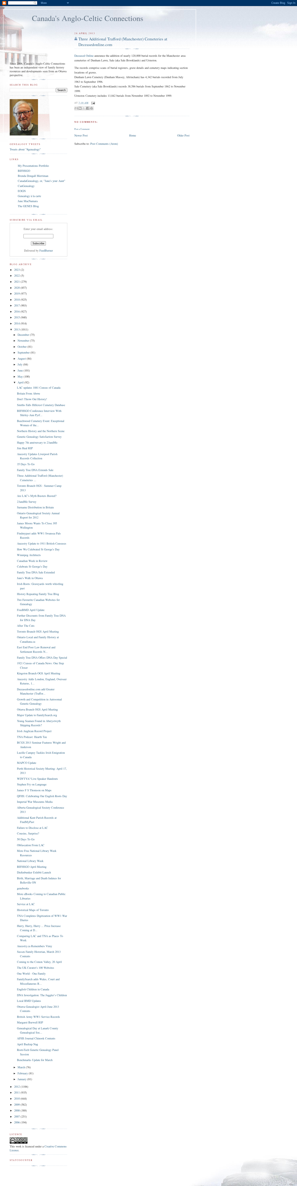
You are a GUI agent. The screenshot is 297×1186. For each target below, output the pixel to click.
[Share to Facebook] (88, 108)
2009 (17, 1104)
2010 (17, 1098)
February (23, 1073)
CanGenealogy (26, 186)
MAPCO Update (26, 763)
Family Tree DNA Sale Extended (36, 572)
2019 (17, 293)
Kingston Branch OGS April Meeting (38, 673)
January (22, 1079)
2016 (17, 311)
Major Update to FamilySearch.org (37, 715)
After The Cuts (26, 626)
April (21, 382)
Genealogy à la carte (29, 196)
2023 (17, 270)
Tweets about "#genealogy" (25, 149)
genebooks (23, 888)
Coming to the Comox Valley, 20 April (39, 962)
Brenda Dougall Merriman (33, 176)
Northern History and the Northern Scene (40, 431)
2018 (17, 299)
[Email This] (76, 108)
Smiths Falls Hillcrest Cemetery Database (41, 405)
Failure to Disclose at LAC (32, 828)
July (20, 364)
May (21, 376)
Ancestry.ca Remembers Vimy (34, 946)
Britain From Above (28, 393)
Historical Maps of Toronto (33, 910)
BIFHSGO (24, 171)
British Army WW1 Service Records (38, 1017)
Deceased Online (84, 56)
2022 (17, 275)
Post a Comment (82, 128)
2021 (17, 281)
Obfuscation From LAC (30, 845)
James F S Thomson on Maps (34, 790)
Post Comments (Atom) (104, 144)
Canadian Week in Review (32, 561)
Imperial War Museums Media (35, 802)
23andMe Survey (26, 502)
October (22, 346)
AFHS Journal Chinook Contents (36, 1038)
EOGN (22, 191)
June (21, 370)
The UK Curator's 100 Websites (35, 968)
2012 (17, 1086)
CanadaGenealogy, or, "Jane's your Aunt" (41, 181)
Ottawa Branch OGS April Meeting (37, 709)
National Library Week (30, 861)
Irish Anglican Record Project (34, 731)
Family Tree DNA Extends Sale (35, 470)
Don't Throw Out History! (32, 399)
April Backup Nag (27, 1044)
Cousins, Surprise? (28, 833)
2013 (17, 329)
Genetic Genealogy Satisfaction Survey (39, 437)
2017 (17, 305)
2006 (17, 1122)
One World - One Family (31, 973)
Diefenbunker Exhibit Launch (34, 872)
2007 (17, 1116)
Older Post (183, 135)
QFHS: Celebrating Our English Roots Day (42, 796)
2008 (17, 1110)
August (22, 358)
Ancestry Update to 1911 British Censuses (41, 543)
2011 (17, 1092)
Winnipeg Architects (29, 555)
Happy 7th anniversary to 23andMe (37, 442)
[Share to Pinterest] (92, 108)
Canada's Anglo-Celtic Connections (87, 18)
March (22, 1067)
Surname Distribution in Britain (35, 507)
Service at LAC (26, 904)
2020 (17, 288)
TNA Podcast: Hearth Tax (32, 737)
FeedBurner (46, 250)
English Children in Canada (33, 989)
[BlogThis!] (80, 108)
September (24, 352)
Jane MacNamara (28, 201)
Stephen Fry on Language (31, 784)
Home (132, 135)
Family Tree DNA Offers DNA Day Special (42, 657)
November (24, 340)
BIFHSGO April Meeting (31, 867)
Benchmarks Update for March (35, 1060)
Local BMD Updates (29, 1001)
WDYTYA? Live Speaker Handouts (37, 779)
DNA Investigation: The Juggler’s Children (42, 995)
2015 (17, 317)
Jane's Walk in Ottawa (30, 578)
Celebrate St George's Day (32, 566)
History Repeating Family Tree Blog (38, 594)
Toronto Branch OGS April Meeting (38, 631)
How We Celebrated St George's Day (38, 549)
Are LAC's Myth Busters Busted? (36, 496)
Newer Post (81, 135)
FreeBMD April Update (30, 610)
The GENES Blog (28, 206)
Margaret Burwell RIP (30, 1022)
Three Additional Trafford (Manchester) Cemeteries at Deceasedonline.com (122, 41)
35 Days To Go (26, 464)
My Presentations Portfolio (33, 166)
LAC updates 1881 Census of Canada (38, 387)
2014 (17, 323)
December (24, 335)
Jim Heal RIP (25, 448)
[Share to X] (84, 108)
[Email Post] (93, 102)
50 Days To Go (26, 839)
